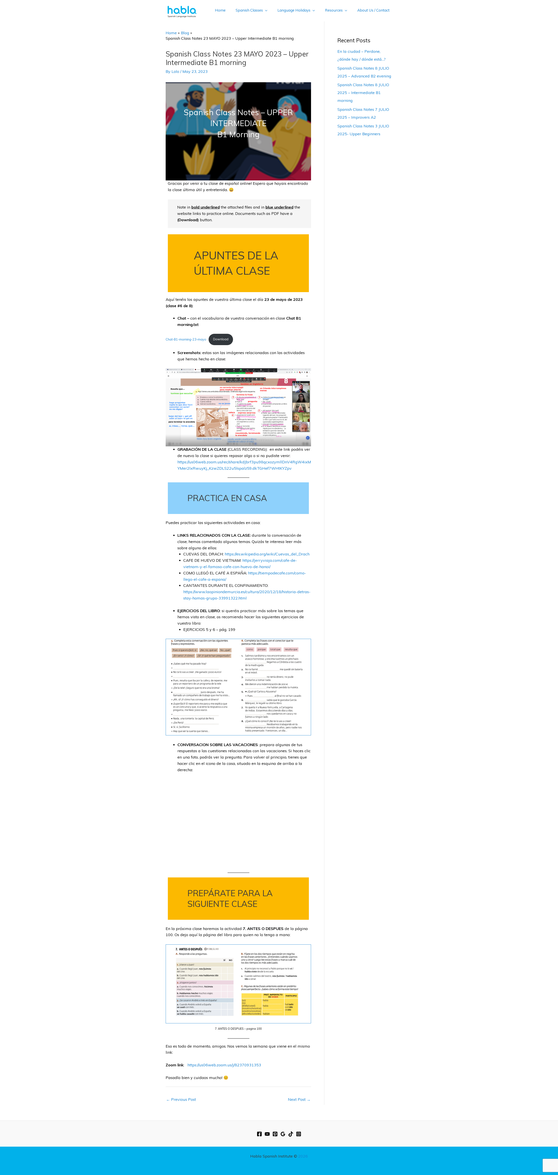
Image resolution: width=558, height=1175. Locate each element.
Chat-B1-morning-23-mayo (186, 339)
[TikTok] (290, 1134)
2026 (303, 1156)
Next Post (299, 1099)
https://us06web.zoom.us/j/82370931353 (224, 1064)
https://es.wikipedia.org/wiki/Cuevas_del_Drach (267, 554)
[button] (265, 10)
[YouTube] (267, 1134)
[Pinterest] (275, 1134)
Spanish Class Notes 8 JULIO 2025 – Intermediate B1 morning (363, 92)
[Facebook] (259, 1134)
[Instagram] (298, 1134)
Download (220, 339)
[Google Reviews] (283, 1134)
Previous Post (181, 1099)
